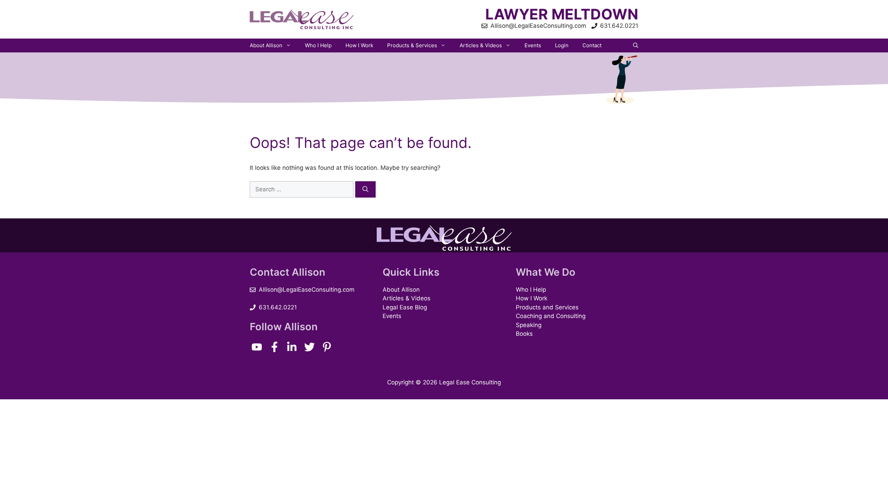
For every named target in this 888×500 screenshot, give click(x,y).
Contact (591, 45)
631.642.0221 (278, 307)
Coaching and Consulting (551, 315)
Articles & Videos (481, 45)
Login (562, 45)
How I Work (359, 45)
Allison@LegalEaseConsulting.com (307, 289)
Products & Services (412, 45)
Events (532, 45)
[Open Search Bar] (635, 45)
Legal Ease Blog (405, 307)
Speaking (528, 325)
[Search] (365, 189)
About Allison (266, 45)
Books (524, 333)
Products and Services (547, 307)
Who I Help (318, 45)
